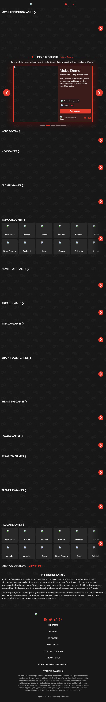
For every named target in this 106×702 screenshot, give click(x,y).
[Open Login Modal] (73, 4)
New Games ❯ (11, 151)
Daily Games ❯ (11, 130)
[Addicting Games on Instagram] (60, 620)
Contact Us (53, 638)
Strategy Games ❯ (14, 456)
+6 (72, 105)
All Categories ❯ (13, 524)
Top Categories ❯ (13, 219)
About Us (53, 631)
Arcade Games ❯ (13, 303)
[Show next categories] (100, 238)
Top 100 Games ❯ (13, 323)
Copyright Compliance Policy (53, 664)
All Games (53, 625)
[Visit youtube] (89, 117)
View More (66, 57)
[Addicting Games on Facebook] (45, 620)
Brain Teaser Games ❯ (16, 357)
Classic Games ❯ (13, 185)
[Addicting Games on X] (50, 620)
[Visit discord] (85, 117)
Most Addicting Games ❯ (19, 12)
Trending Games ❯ (14, 490)
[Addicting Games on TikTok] (55, 620)
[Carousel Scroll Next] (99, 92)
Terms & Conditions (53, 651)
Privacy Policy (53, 658)
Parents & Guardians (53, 671)
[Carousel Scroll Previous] (6, 92)
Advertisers (53, 645)
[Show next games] (100, 28)
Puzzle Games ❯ (12, 435)
